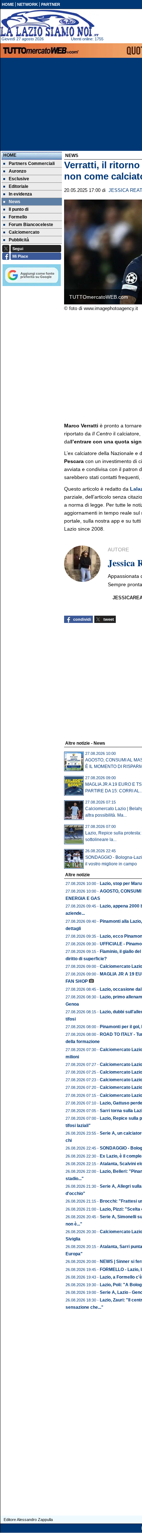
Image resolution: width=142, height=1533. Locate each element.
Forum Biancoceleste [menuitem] (31, 224)
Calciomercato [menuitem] (24, 232)
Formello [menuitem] (18, 217)
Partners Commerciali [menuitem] (32, 163)
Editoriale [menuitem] (18, 186)
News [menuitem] (14, 201)
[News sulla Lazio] (49, 23)
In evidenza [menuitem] (20, 194)
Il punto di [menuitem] (18, 209)
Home (9, 155)
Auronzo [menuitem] (17, 171)
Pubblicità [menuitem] (19, 239)
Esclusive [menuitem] (19, 178)
